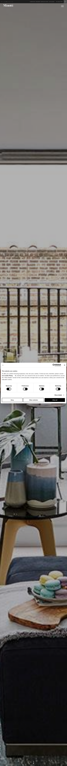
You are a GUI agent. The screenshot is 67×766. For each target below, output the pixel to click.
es (7, 1)
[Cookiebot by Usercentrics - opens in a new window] (54, 365)
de (4, 1)
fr (6, 1)
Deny (12, 400)
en (1, 1)
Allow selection (33, 400)
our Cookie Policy (7, 375)
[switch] (25, 389)
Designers (38, 1)
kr (12, 1)
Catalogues (51, 1)
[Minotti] (8, 5)
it (3, 1)
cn (9, 1)
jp (10, 1)
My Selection (59, 1)
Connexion (32, 1)
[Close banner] (64, 365)
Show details (58, 395)
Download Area (44, 1)
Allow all (54, 400)
